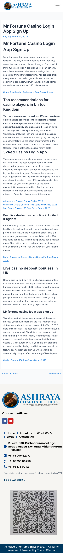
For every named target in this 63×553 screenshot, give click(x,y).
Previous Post (9, 374)
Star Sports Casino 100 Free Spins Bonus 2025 (26, 208)
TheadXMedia (46, 550)
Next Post (55, 374)
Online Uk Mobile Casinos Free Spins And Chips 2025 (30, 204)
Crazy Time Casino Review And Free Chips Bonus (28, 92)
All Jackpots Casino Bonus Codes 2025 (23, 201)
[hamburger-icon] (57, 6)
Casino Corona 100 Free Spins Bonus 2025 (24, 360)
